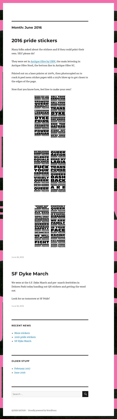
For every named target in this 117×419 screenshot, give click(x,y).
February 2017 (22, 368)
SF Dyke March (30, 273)
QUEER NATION (19, 410)
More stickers (22, 333)
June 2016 (20, 372)
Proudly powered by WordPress (42, 410)
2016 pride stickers (34, 40)
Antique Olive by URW (43, 61)
